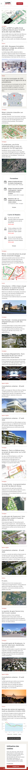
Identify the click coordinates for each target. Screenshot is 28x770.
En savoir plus (10, 763)
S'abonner (19, 3)
